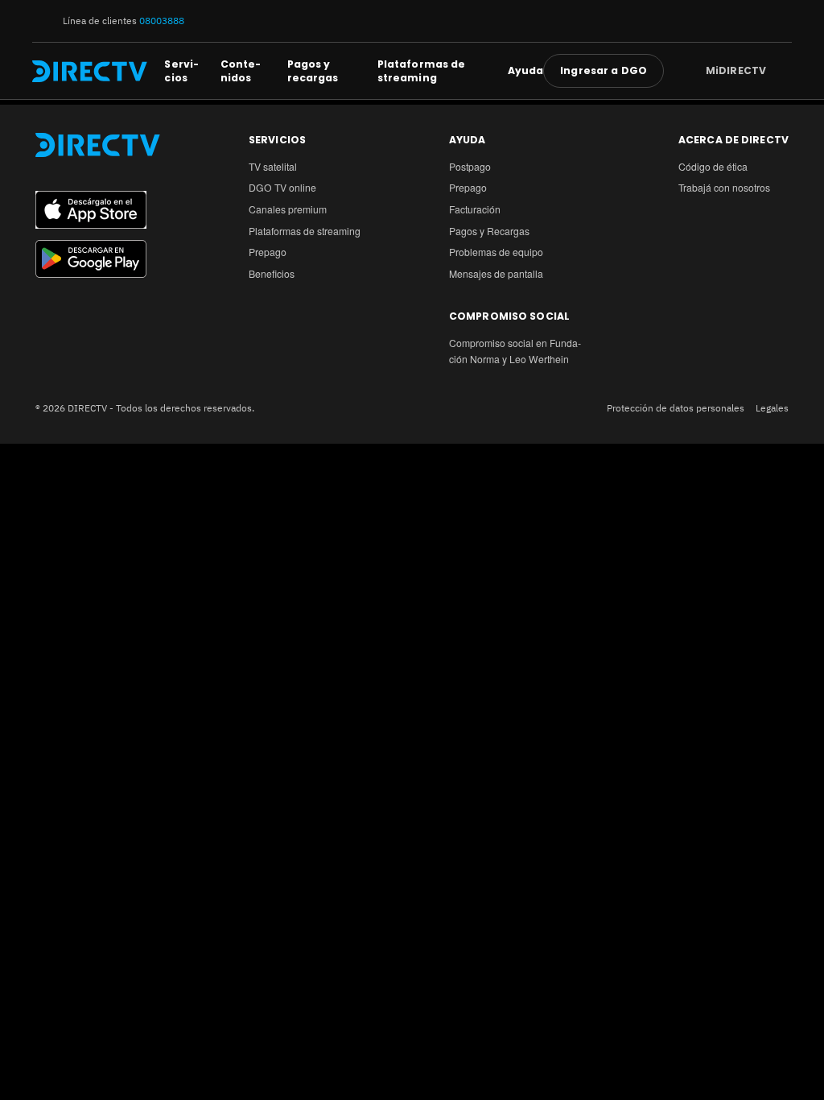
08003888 (161, 20)
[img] (779, 71)
